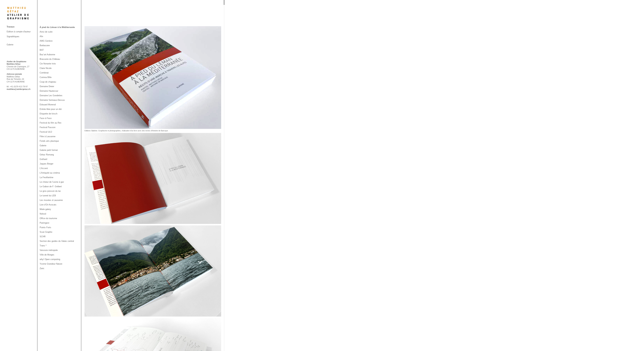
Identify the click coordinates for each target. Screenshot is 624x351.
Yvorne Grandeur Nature (51, 264)
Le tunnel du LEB (48, 195)
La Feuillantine (46, 177)
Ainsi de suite (46, 32)
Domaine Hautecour (49, 91)
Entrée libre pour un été (51, 109)
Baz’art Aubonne (47, 54)
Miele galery (45, 209)
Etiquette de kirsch (48, 113)
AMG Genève (46, 41)
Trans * (43, 245)
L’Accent (44, 168)
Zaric (42, 268)
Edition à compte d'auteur (19, 31)
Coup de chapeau (48, 82)
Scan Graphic (46, 232)
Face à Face (46, 118)
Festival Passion (47, 127)
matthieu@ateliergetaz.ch (18, 89)
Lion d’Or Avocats (48, 204)
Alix (41, 36)
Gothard (43, 159)
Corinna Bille (46, 77)
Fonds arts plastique (49, 141)
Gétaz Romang (47, 154)
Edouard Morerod (48, 104)
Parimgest (44, 223)
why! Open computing (50, 259)
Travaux (10, 27)
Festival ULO (46, 132)
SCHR (43, 236)
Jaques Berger (46, 163)
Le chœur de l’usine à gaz (52, 182)
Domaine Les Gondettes (51, 95)
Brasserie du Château (50, 59)
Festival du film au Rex (50, 123)
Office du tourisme (48, 218)
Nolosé (43, 214)
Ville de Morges (47, 255)
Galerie (10, 44)
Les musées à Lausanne (51, 200)
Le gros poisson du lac (50, 191)
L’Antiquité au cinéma (50, 173)
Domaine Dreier (47, 86)
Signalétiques (13, 36)
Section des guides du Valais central (57, 241)
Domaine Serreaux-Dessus (52, 100)
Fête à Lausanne (47, 136)
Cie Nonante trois (48, 63)
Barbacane (45, 45)
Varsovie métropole (49, 250)
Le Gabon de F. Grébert (51, 186)
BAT (42, 50)
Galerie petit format (49, 150)
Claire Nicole (46, 68)
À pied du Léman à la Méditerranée (57, 27)
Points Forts (45, 227)
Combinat (44, 73)
